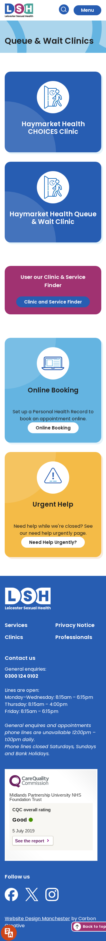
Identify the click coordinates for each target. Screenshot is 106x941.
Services (16, 625)
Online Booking (53, 428)
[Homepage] (19, 10)
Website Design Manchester (37, 918)
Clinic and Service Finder (53, 302)
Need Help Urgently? (53, 542)
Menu (87, 10)
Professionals (73, 637)
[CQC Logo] (29, 786)
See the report (29, 840)
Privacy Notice (75, 625)
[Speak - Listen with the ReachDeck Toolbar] (9, 933)
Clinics (14, 637)
